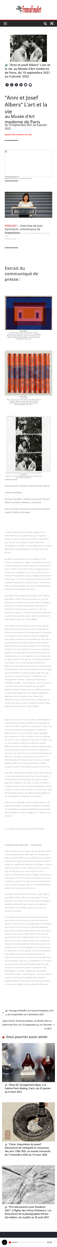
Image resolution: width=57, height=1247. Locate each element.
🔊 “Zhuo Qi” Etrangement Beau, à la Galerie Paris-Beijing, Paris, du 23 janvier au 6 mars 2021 (28, 1088)
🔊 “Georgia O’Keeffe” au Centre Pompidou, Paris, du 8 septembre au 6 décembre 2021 (29, 1012)
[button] (7, 84)
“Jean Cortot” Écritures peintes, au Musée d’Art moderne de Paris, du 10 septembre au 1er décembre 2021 (27, 1024)
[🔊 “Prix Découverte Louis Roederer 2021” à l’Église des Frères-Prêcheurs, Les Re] (28, 1167)
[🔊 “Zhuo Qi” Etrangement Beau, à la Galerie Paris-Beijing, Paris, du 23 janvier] (28, 1044)
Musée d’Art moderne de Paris (18, 134)
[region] (28, 163)
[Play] (4, 1242)
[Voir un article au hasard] (52, 23)
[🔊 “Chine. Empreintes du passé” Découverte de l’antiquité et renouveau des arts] (28, 1104)
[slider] (27, 1242)
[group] (28, 279)
